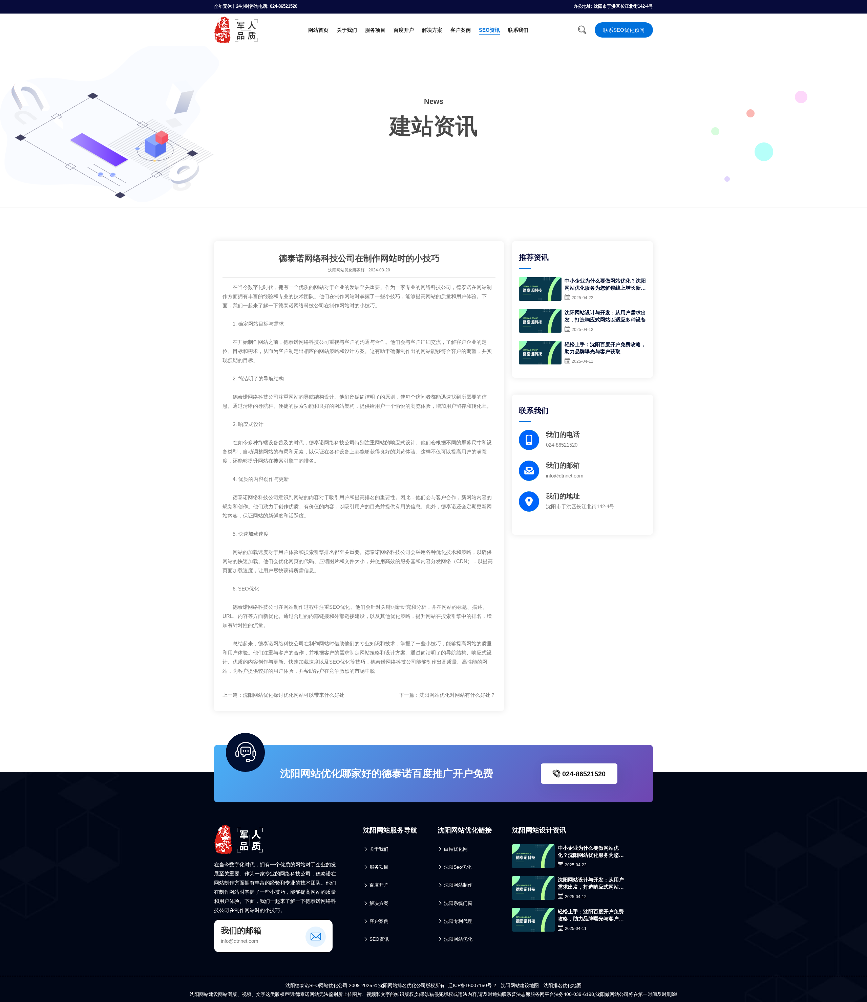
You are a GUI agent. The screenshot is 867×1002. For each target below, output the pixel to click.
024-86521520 (583, 774)
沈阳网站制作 (458, 885)
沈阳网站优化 (458, 939)
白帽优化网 (456, 849)
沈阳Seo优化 (457, 867)
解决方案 (432, 30)
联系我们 (518, 30)
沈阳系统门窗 (458, 903)
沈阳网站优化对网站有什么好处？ (457, 695)
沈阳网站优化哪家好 (346, 270)
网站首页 (318, 30)
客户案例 (460, 30)
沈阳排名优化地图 (562, 985)
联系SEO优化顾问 (623, 30)
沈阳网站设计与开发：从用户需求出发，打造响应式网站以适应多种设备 (605, 316)
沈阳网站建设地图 (520, 985)
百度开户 (404, 30)
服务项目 (375, 30)
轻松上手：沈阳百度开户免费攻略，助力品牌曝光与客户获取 (605, 347)
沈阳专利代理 (458, 921)
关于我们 (347, 30)
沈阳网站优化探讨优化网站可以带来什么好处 (293, 695)
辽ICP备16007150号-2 (472, 985)
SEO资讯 (489, 30)
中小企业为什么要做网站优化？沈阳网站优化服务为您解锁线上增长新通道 (605, 284)
